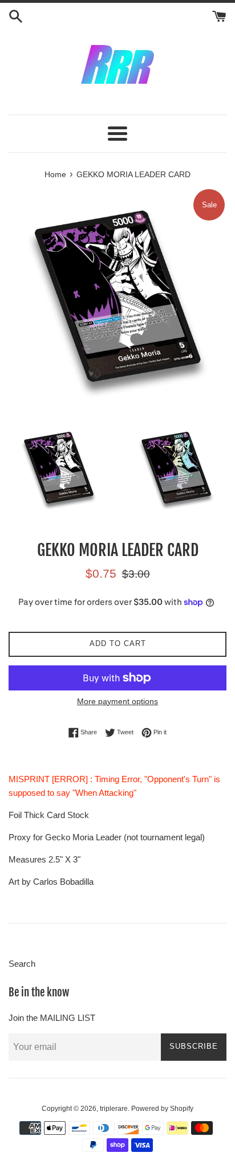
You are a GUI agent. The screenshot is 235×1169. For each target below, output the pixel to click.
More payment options (117, 701)
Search (22, 963)
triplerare (114, 1109)
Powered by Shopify (162, 1109)
